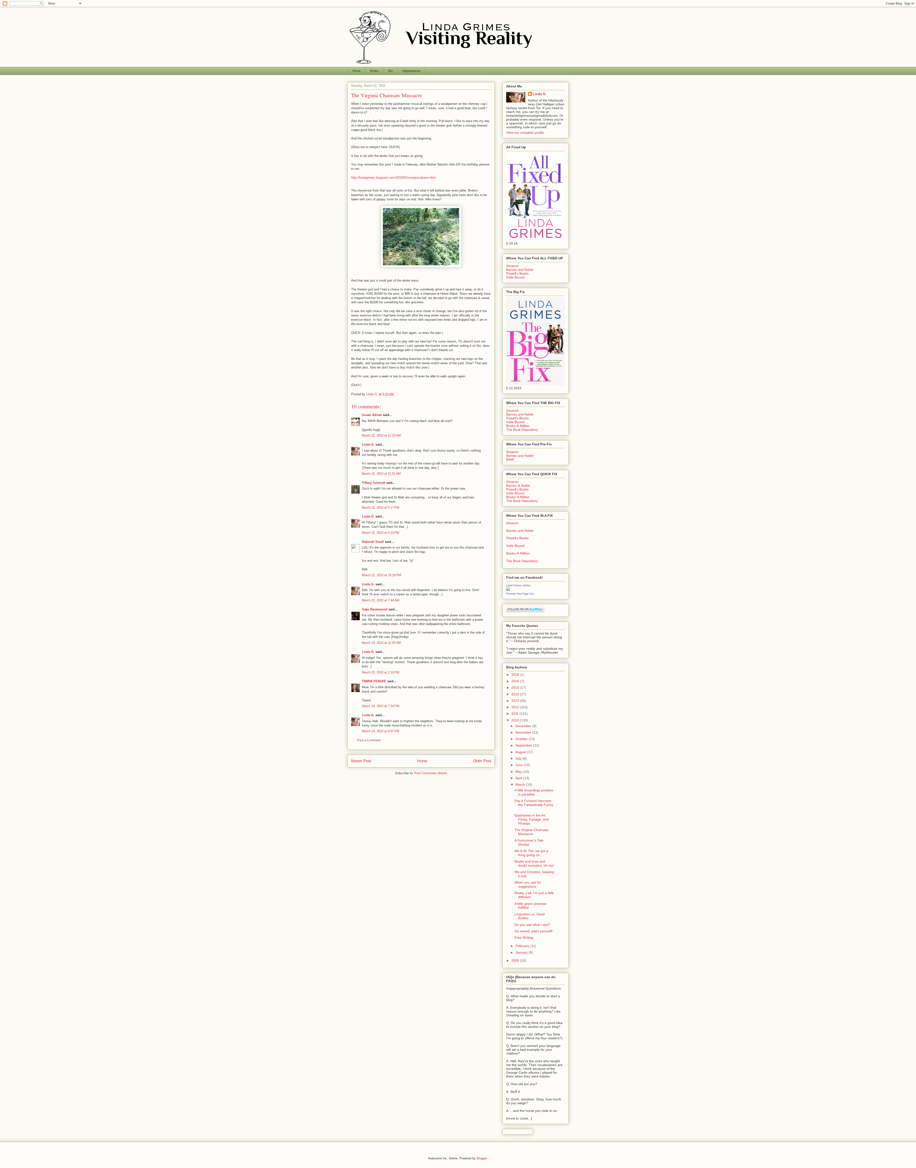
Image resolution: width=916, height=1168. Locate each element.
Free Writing (524, 937)
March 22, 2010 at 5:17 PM (380, 507)
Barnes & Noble (518, 485)
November (523, 732)
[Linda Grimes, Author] (508, 590)
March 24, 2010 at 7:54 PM (380, 706)
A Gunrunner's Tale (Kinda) (529, 842)
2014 (515, 694)
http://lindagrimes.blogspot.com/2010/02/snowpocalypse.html (393, 177)
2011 (515, 713)
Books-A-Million (518, 426)
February (522, 946)
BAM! (510, 459)
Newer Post (361, 761)
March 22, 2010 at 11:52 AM (381, 473)
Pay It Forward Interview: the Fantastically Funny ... (534, 805)
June (519, 765)
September (524, 745)
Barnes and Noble (519, 270)
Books (374, 71)
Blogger (482, 1158)
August (521, 752)
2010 (515, 720)
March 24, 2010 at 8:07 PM (380, 731)
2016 (515, 681)
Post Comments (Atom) (430, 773)
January (522, 952)
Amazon (512, 266)
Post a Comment (368, 740)
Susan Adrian (372, 415)
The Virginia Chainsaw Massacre (531, 832)
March (520, 784)
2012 (515, 707)
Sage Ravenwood (374, 609)
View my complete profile (525, 132)
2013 (515, 701)
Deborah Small (373, 542)
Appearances (411, 71)
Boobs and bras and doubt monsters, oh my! (534, 863)
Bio (390, 71)
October (522, 739)
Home (356, 71)
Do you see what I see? (532, 925)
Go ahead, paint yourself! (534, 931)
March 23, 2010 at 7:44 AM (380, 600)
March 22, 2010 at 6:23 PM (380, 532)
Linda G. (368, 444)
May (519, 771)
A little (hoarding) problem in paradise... (534, 792)
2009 (515, 960)
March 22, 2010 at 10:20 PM (381, 575)
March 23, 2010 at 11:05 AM (381, 643)
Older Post (482, 761)
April (519, 778)
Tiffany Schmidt (373, 483)
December (523, 726)
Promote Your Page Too (520, 593)
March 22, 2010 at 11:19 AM (381, 435)
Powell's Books (517, 273)
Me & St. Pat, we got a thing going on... (531, 853)
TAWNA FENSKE (374, 681)
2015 (515, 687)
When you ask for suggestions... (528, 884)
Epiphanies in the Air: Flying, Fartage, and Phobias (532, 819)
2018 (515, 675)
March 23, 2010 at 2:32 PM (380, 672)
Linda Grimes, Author (518, 585)
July (518, 758)
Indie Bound (515, 277)
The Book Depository (522, 430)
